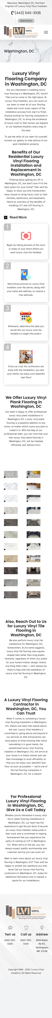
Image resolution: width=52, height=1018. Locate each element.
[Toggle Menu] (46, 32)
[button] (26, 217)
